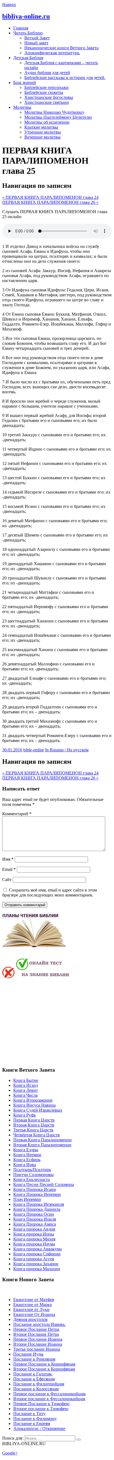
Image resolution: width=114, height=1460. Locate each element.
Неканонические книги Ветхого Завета (61, 47)
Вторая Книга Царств (33, 1125)
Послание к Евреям (31, 1423)
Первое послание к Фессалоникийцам (49, 1393)
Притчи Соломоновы (33, 1174)
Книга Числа (25, 1095)
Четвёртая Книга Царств (36, 1135)
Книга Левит (25, 1090)
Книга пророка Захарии (35, 1263)
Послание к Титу (29, 1413)
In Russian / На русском (67, 749)
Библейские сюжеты (43, 92)
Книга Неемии (27, 1154)
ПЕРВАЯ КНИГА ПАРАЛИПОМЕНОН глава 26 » (50, 202)
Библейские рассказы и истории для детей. (64, 77)
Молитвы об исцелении (46, 122)
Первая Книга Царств (34, 1120)
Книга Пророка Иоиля (34, 1219)
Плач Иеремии (27, 1199)
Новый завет (36, 42)
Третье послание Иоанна (36, 1349)
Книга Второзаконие (33, 1100)
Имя (8, 859)
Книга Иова (24, 1164)
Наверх (9, 4)
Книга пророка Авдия (34, 1229)
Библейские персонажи (46, 87)
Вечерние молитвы (42, 137)
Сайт (7, 879)
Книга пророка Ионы (33, 1234)
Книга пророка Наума (34, 1244)
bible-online (33, 749)
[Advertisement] (48, 1022)
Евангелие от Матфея (33, 1299)
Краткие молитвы (41, 127)
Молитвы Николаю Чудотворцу (54, 112)
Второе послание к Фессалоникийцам (49, 1398)
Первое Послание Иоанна (37, 1339)
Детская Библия (28, 57)
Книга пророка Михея (34, 1239)
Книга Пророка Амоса (34, 1224)
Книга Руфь (24, 1115)
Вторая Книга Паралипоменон (42, 1144)
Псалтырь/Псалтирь (32, 1169)
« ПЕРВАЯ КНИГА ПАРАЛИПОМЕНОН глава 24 (50, 197)
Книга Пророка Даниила (36, 1209)
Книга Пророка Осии (33, 1214)
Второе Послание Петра (36, 1334)
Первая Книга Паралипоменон (42, 1139)
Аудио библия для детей (47, 72)
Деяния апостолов (30, 1319)
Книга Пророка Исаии (34, 1189)
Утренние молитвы (42, 132)
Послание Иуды (28, 1354)
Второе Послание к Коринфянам (44, 1369)
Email (9, 869)
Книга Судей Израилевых (37, 1110)
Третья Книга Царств (33, 1130)
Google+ (10, 1453)
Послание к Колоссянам (36, 1388)
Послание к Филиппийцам (38, 1384)
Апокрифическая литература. (52, 52)
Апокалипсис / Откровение (39, 1428)
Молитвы (22, 107)
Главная (20, 28)
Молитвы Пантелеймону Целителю (58, 117)
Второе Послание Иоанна (37, 1344)
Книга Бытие (25, 1080)
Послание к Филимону (35, 1418)
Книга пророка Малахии (36, 1268)
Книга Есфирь (26, 1159)
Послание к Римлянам (34, 1359)
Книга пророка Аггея (33, 1258)
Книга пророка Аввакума (37, 1249)
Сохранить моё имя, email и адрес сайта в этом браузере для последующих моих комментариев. (49, 892)
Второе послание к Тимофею (40, 1408)
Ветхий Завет (37, 38)
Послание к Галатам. (33, 1374)
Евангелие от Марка (32, 1304)
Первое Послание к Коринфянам (44, 1364)
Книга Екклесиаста (31, 1179)
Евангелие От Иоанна (34, 1314)
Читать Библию (28, 33)
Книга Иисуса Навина (34, 1105)
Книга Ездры (25, 1149)
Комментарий (17, 813)
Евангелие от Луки (31, 1309)
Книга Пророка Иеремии (37, 1194)
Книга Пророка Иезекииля (38, 1204)
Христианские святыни (46, 102)
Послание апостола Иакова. (39, 1324)
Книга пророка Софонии (37, 1254)
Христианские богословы (48, 97)
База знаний (24, 82)
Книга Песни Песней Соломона (43, 1184)
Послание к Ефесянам (34, 1379)
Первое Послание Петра (36, 1329)
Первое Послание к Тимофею (41, 1403)
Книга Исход (25, 1085)
